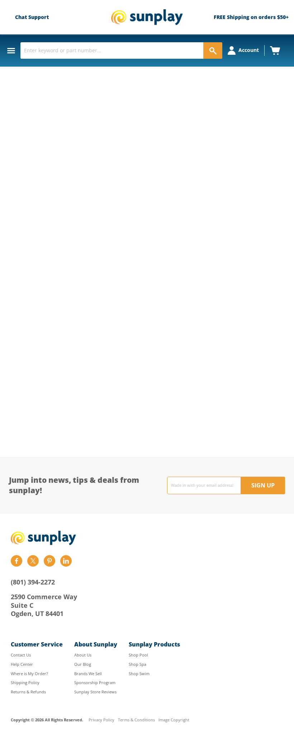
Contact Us (21, 655)
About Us (82, 655)
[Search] (212, 50)
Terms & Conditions (136, 720)
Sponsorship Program (94, 682)
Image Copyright (173, 720)
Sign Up (263, 485)
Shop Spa (137, 664)
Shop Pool (138, 655)
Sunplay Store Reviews (95, 691)
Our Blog (82, 664)
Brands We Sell (88, 673)
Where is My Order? (29, 673)
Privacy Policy (101, 720)
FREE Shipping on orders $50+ (251, 17)
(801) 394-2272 (33, 582)
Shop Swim (139, 673)
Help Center (22, 664)
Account (248, 50)
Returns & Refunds (28, 691)
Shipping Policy (25, 682)
